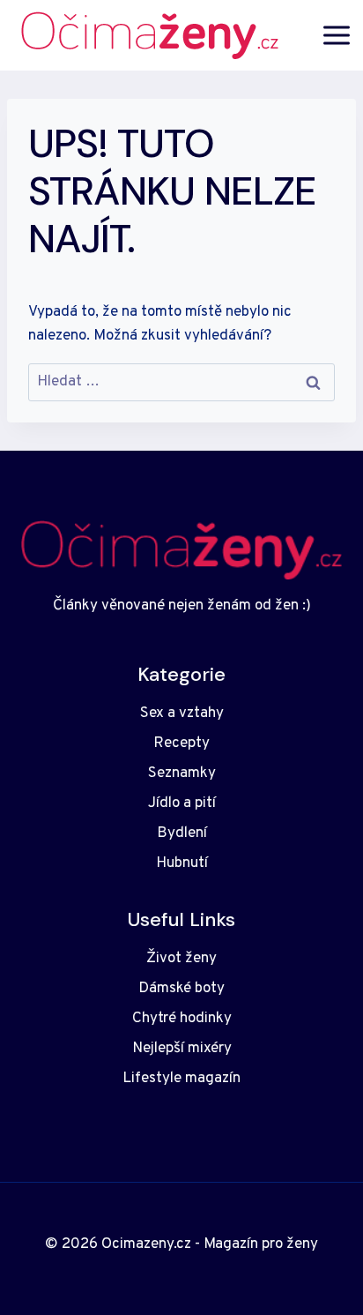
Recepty (181, 743)
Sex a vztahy (182, 713)
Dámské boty (181, 988)
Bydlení (182, 833)
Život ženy (181, 958)
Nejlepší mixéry (182, 1048)
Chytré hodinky (182, 1018)
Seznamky (182, 773)
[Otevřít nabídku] (337, 35)
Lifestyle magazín (181, 1078)
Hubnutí (182, 863)
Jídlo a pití (182, 803)
